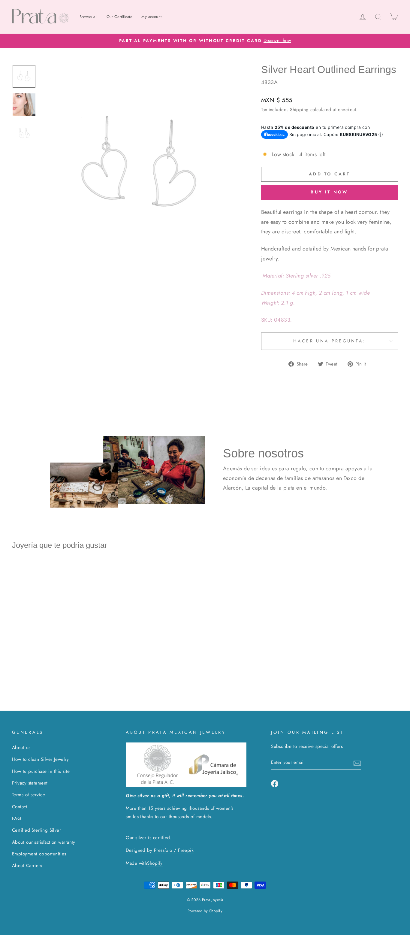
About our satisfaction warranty (43, 842)
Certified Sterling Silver (36, 830)
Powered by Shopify (205, 911)
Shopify (154, 863)
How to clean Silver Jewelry (40, 759)
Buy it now (329, 192)
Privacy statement (30, 783)
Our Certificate (120, 17)
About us (21, 747)
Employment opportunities (39, 854)
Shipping (299, 109)
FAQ (16, 818)
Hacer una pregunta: (329, 341)
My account (151, 17)
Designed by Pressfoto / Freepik (160, 850)
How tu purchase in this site (41, 771)
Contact (19, 806)
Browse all (89, 17)
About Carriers (27, 865)
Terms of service (28, 794)
